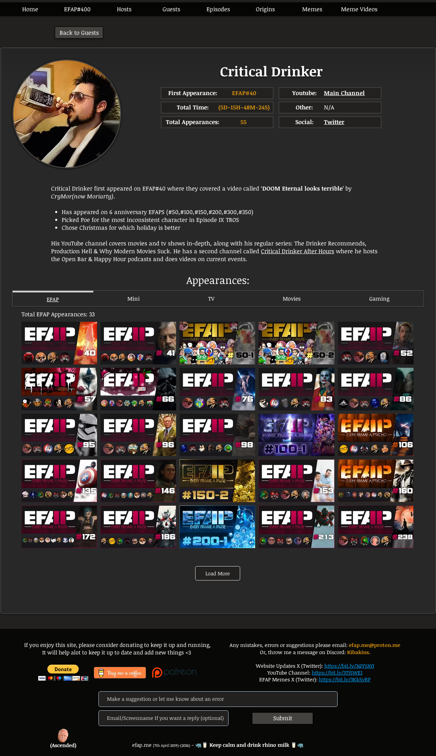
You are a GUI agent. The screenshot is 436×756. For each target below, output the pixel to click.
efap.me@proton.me (374, 644)
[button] (218, 9)
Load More (217, 573)
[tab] (53, 298)
